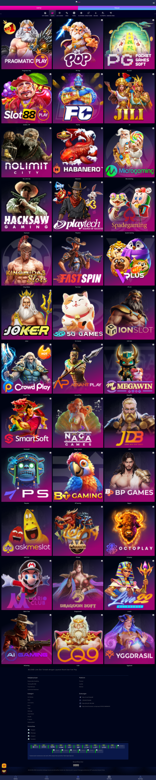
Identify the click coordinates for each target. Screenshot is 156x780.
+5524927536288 (86, 700)
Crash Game (88, 15)
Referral (81, 686)
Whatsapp (33, 733)
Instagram (33, 736)
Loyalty (81, 684)
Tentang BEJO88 (32, 684)
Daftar (39, 8)
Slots (52, 15)
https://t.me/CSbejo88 (87, 697)
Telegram (33, 730)
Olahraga (81, 15)
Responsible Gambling (33, 681)
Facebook (33, 739)
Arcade (96, 15)
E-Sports (103, 15)
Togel (74, 15)
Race (66, 15)
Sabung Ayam (110, 15)
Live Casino (59, 15)
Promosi (81, 681)
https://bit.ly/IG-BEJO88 (88, 703)
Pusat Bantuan (31, 686)
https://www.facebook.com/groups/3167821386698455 (96, 706)
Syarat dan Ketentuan (33, 689)
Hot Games (45, 15)
